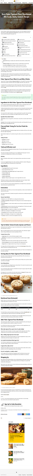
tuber (5, 87)
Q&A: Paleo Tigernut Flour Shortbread (23, 45)
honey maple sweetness (20, 398)
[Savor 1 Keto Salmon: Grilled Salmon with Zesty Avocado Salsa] (11, 453)
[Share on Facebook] (14, 19)
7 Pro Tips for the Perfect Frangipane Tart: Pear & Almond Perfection (16, 437)
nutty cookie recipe (3, 399)
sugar (21, 315)
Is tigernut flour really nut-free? (23, 52)
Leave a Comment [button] (28, 418)
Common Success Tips (21, 39)
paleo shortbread (10, 399)
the (12, 399)
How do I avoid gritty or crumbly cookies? (24, 54)
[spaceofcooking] (16, 1)
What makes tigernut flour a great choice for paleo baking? (24, 47)
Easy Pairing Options (21, 42)
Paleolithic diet (26, 312)
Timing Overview (6, 46)
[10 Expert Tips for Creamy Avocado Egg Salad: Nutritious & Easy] (11, 460)
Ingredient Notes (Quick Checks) (8, 42)
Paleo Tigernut (6, 394)
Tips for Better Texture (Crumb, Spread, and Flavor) (9, 55)
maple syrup (3, 110)
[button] (1, 1)
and (5, 398)
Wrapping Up (19, 55)
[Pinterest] (16, 472)
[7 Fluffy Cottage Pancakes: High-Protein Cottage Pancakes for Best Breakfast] (11, 446)
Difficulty (5, 49)
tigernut (14, 399)
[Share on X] (15, 19)
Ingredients (4, 51)
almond (23, 272)
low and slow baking (25, 398)
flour (6, 398)
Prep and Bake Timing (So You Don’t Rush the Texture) (8, 44)
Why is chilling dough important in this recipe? (25, 49)
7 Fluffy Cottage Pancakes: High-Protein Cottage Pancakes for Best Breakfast (18, 445)
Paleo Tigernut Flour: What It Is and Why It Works (9, 39)
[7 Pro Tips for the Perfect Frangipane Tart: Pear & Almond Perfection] (16, 428)
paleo (6, 399)
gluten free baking (9, 398)
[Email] (17, 19)
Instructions (4, 52)
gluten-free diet (19, 92)
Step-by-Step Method (6, 54)
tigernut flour (17, 399)
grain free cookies (14, 398)
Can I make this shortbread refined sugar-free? (25, 51)
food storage (23, 246)
